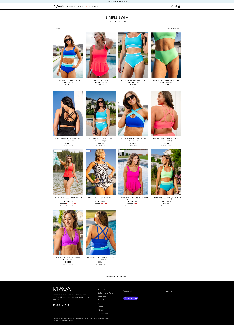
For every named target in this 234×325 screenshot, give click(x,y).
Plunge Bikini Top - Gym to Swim (68, 257)
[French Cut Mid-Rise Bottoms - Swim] (166, 55)
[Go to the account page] (176, 6)
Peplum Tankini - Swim (101, 80)
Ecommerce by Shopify (66, 320)
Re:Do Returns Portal (106, 293)
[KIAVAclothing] (58, 6)
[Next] (135, 1)
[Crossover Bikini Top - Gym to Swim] (133, 113)
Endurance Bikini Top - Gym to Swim (166, 139)
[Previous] (99, 1)
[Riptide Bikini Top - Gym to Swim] (101, 113)
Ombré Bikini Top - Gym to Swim (68, 80)
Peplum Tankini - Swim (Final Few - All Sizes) (68, 198)
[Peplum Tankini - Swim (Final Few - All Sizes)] (68, 172)
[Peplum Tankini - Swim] (101, 55)
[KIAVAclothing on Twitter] (66, 305)
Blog (99, 303)
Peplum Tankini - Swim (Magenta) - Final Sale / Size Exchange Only (133, 198)
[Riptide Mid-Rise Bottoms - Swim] (133, 55)
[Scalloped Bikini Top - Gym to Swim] (68, 113)
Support (101, 300)
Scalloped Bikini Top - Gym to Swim (68, 139)
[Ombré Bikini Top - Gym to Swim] (68, 55)
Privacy (101, 310)
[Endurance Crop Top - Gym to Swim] (101, 232)
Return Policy (103, 296)
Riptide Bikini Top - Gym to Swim (100, 139)
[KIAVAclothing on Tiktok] (63, 305)
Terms (100, 307)
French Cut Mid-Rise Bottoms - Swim (165, 80)
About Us (101, 290)
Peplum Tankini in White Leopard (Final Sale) (101, 198)
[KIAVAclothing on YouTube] (69, 305)
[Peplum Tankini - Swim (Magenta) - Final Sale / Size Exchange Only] (133, 172)
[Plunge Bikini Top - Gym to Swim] (68, 232)
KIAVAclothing (68, 318)
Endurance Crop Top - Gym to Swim (100, 257)
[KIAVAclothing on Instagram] (57, 305)
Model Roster (103, 313)
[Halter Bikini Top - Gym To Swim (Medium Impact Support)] (166, 172)
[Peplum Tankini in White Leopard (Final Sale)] (101, 172)
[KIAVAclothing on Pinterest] (60, 305)
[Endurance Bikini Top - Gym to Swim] (166, 113)
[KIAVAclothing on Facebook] (54, 305)
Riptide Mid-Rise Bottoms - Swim (133, 80)
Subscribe (169, 291)
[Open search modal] (172, 6)
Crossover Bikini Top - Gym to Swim (133, 139)
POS (54, 320)
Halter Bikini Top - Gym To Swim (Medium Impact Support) (166, 198)
